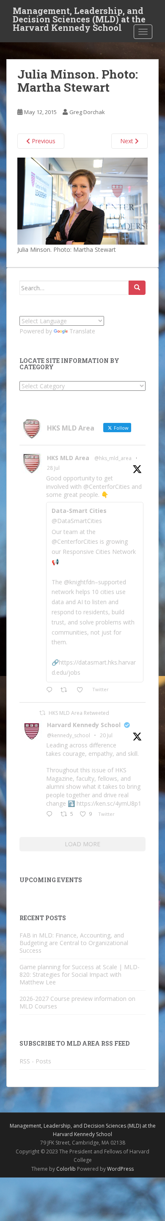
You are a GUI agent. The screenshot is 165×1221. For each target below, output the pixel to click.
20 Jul (106, 735)
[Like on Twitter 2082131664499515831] (82, 690)
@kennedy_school (68, 735)
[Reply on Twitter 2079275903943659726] (51, 814)
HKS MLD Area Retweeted (79, 713)
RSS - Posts (35, 1061)
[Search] (137, 288)
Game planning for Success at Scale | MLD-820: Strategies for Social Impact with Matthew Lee (79, 974)
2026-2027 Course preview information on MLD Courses (77, 1002)
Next (127, 141)
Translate (82, 331)
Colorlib (66, 1168)
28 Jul (53, 468)
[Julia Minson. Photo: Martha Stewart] (82, 200)
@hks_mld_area (113, 458)
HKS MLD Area (68, 458)
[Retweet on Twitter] (42, 713)
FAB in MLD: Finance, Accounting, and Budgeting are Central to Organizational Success (73, 942)
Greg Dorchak (87, 112)
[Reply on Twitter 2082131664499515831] (51, 690)
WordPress (120, 1168)
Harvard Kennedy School (84, 725)
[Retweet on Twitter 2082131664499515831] (66, 690)
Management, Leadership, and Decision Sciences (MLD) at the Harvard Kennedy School (79, 13)
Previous (42, 141)
